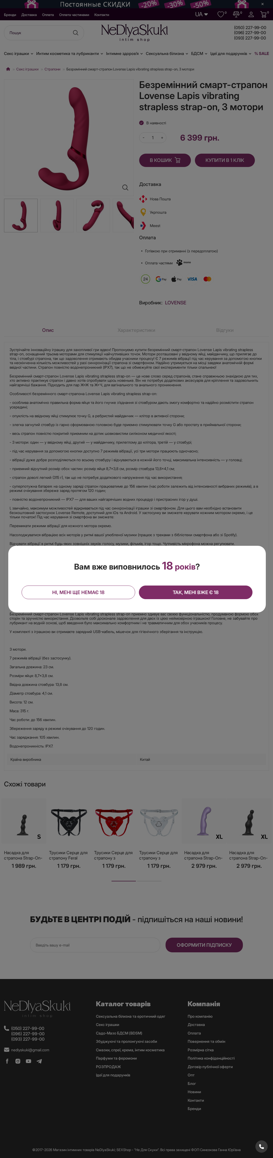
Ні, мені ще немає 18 (78, 592)
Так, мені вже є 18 (196, 592)
